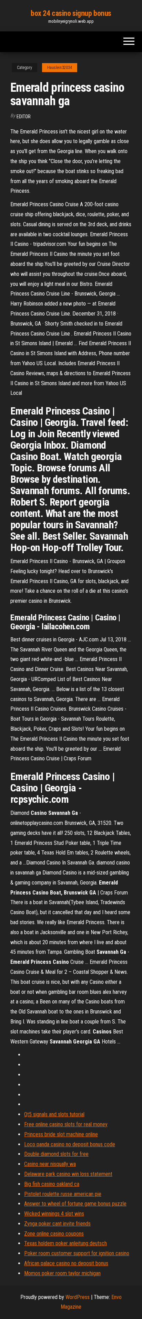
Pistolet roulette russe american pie (62, 1194)
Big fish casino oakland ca (51, 1184)
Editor (24, 116)
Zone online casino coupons (54, 1233)
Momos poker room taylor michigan (62, 1273)
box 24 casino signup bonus (71, 13)
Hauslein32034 (59, 67)
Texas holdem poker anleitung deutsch (65, 1243)
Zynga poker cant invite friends (57, 1223)
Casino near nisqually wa (50, 1164)
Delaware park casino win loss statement (68, 1174)
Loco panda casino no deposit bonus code (69, 1144)
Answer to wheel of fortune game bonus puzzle (75, 1203)
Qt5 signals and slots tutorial (54, 1114)
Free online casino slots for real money (66, 1124)
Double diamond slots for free (56, 1154)
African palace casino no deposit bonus (66, 1263)
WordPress (77, 1297)
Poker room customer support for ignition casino (76, 1253)
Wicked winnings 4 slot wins (54, 1213)
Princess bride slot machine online (61, 1134)
